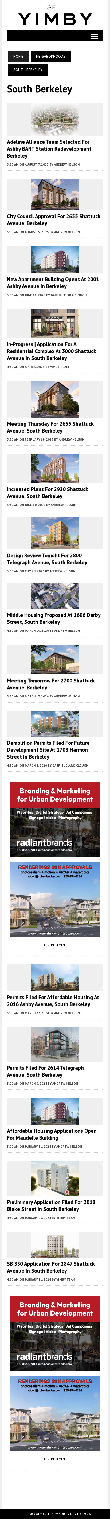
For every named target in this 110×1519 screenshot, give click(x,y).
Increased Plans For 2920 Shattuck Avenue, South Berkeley (47, 493)
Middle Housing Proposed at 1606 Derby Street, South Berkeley (53, 618)
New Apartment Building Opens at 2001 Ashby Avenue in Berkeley (53, 283)
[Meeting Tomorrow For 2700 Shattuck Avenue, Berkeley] (55, 671)
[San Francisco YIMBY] (55, 15)
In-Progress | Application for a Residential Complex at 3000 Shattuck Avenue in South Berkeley (51, 351)
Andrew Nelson (67, 164)
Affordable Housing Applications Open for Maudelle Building (52, 1134)
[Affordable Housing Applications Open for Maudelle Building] (55, 1121)
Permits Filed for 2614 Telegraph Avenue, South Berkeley (45, 1071)
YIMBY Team (59, 367)
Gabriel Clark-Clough (69, 295)
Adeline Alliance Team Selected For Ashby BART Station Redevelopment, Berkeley (49, 148)
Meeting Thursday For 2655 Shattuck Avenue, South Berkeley (50, 427)
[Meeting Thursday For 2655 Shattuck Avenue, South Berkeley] (55, 414)
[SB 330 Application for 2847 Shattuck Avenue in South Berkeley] (55, 1254)
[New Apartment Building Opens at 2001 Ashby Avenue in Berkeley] (55, 269)
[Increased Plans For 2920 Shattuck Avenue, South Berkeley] (55, 479)
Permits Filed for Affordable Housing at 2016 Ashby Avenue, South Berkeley (53, 1001)
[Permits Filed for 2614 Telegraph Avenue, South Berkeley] (55, 1058)
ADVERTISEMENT (55, 945)
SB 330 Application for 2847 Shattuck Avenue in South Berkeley (51, 1267)
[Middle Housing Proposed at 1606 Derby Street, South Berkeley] (55, 605)
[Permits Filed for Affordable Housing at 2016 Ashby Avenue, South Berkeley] (55, 987)
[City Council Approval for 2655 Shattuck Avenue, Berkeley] (55, 206)
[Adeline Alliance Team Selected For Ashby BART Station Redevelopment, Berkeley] (55, 132)
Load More (55, 1484)
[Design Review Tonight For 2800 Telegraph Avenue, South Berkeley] (55, 545)
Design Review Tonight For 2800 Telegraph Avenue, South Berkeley (47, 559)
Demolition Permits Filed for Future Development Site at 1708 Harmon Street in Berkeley (48, 749)
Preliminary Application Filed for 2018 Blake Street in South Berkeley (51, 1205)
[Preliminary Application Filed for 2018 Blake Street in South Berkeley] (55, 1192)
